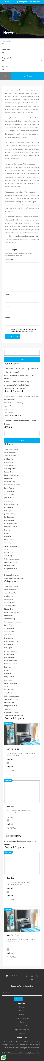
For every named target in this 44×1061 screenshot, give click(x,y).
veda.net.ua (8, 572)
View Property (22, 741)
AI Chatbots (8, 459)
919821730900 (10, 1048)
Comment (9, 260)
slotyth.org (8, 556)
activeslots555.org (10, 453)
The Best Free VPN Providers (14, 388)
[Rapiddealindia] (7, 4)
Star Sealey (19, 403)
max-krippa (8, 543)
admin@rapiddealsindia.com (29, 1048)
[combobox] (22, 43)
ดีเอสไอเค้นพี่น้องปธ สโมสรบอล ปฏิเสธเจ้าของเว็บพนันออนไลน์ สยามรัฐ (21, 370)
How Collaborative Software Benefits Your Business (19, 377)
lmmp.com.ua (9, 540)
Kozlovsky (8, 530)
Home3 (22, 1007)
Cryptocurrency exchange (13, 485)
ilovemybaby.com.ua (11, 504)
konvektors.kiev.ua (10, 523)
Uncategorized (9, 565)
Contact (22, 1033)
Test (11, 406)
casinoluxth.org (9, 482)
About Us (22, 1011)
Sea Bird (10, 806)
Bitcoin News (9, 472)
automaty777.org (10, 465)
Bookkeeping (8, 478)
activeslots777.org (10, 456)
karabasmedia (9, 517)
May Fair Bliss (13, 749)
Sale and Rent (22, 1026)
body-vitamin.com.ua (11, 475)
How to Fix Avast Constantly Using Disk (18, 382)
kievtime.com (9, 520)
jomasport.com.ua (10, 514)
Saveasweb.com (36, 1053)
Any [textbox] (3, 44)
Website (7, 318)
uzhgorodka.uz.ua (10, 569)
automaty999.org (10, 469)
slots (6, 549)
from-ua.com (9, 494)
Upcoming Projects (22, 1029)
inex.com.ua (8, 507)
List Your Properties (22, 1018)
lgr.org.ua (7, 536)
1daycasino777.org (11, 449)
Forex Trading (9, 488)
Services (22, 1014)
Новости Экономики (11, 575)
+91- (40, 1045)
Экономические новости (13, 578)
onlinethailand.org (10, 546)
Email (7, 306)
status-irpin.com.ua (11, 562)
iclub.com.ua (8, 501)
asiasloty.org (8, 462)
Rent (22, 1022)
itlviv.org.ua (8, 511)
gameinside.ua (9, 498)
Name (7, 295)
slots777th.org (9, 552)
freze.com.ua (9, 491)
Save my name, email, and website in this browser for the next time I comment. (21, 330)
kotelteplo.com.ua (10, 527)
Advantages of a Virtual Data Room (16, 385)
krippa (6, 533)
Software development (12, 559)
